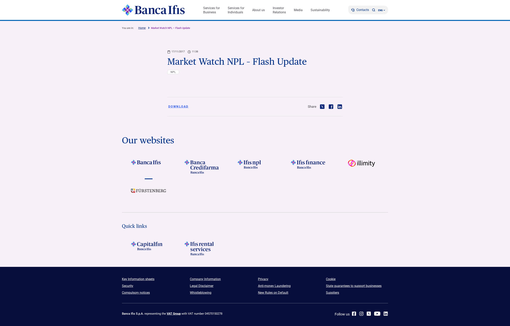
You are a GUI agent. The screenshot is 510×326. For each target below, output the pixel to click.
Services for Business (211, 10)
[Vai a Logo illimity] (361, 166)
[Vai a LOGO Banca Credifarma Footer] (201, 166)
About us (258, 10)
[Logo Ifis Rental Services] (201, 248)
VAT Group (174, 313)
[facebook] (354, 313)
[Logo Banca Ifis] (153, 10)
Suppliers (332, 293)
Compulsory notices (136, 293)
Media (298, 10)
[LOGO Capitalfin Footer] (148, 248)
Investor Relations (279, 10)
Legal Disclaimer (201, 286)
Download (178, 106)
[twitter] (368, 313)
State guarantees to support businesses (354, 286)
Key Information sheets (138, 279)
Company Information (205, 279)
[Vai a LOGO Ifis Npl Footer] (254, 166)
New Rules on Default (273, 293)
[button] (373, 10)
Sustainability (320, 10)
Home (142, 27)
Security (127, 286)
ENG (380, 10)
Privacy (263, 279)
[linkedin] (385, 313)
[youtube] (377, 313)
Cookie (330, 279)
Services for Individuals (236, 10)
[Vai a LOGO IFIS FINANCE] (308, 166)
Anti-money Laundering (274, 286)
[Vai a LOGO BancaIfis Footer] (148, 166)
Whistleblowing (200, 293)
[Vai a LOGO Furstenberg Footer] (148, 193)
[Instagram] (361, 313)
